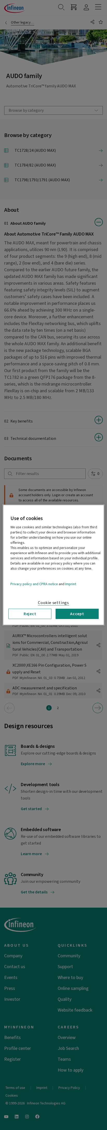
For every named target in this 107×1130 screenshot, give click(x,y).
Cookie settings (53, 603)
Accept (77, 614)
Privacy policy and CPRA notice (34, 584)
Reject (30, 614)
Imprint (70, 584)
